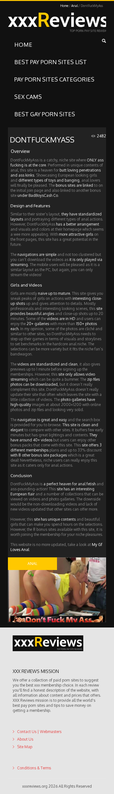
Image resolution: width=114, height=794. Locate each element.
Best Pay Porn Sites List (50, 61)
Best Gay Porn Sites (44, 114)
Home (64, 6)
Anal (74, 6)
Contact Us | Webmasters (39, 731)
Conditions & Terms (34, 768)
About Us (25, 739)
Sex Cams (28, 96)
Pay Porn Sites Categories (54, 79)
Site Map (24, 746)
